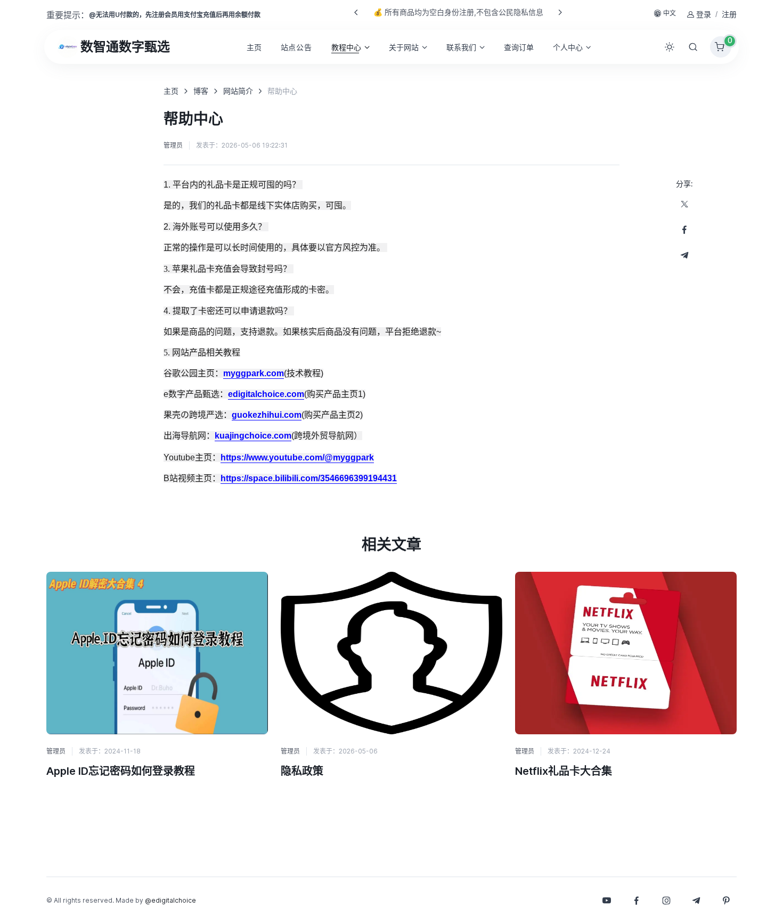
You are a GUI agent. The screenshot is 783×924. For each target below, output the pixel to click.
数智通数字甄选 (125, 46)
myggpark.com (253, 373)
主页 (254, 47)
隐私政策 (302, 771)
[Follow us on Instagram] (666, 900)
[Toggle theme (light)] (669, 47)
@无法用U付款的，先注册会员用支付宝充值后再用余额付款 (174, 15)
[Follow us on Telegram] (684, 255)
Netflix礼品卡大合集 (563, 771)
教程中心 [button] (346, 47)
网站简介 (238, 90)
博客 (200, 90)
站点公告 (296, 47)
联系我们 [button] (461, 47)
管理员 (173, 145)
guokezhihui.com (266, 414)
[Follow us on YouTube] (606, 900)
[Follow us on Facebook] (684, 229)
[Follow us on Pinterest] (726, 900)
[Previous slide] (356, 12)
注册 (729, 14)
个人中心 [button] (568, 47)
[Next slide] (560, 12)
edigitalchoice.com (266, 394)
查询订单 (519, 47)
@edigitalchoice (170, 900)
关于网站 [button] (404, 47)
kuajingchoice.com (253, 435)
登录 (703, 14)
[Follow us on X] (684, 204)
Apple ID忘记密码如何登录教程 (120, 771)
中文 (669, 13)
